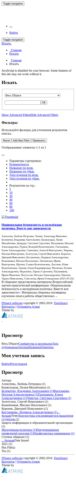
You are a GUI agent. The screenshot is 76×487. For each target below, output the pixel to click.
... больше (8, 440)
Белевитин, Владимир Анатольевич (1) (28, 391)
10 (10, 192)
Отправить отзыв (28, 306)
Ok (44, 102)
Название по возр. (21, 168)
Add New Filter (21, 140)
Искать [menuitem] (14, 53)
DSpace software (12, 303)
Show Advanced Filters (16, 115)
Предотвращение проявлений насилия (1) (30, 431)
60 (10, 203)
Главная (16, 60)
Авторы (23, 347)
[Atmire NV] (12, 316)
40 (10, 199)
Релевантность (19, 164)
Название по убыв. (21, 171)
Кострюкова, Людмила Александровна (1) (29, 412)
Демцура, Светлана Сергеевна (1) (49, 398)
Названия (34, 347)
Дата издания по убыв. (24, 178)
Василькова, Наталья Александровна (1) (36, 392)
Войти (6, 364)
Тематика (47, 347)
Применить (39, 140)
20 (10, 196)
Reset (6, 140)
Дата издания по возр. (24, 175)
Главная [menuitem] (15, 50)
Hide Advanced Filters (44, 115)
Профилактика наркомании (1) (54, 433)
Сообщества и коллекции (35, 343)
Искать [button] (7, 43)
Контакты (8, 306)
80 (10, 206)
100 (11, 210)
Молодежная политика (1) (19, 429)
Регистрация (18, 364)
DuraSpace (61, 303)
